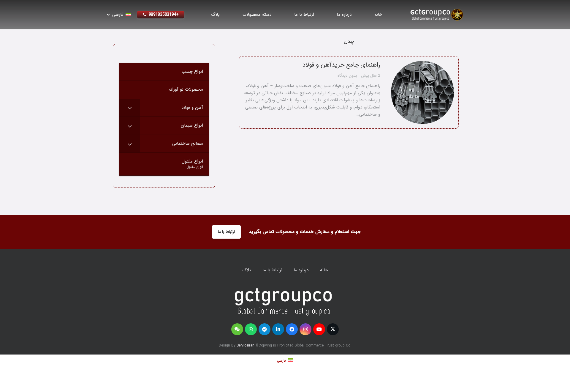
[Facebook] (292, 329)
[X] (333, 329)
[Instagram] (305, 329)
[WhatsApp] (251, 329)
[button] (118, 14)
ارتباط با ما (272, 270)
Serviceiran (245, 345)
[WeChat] (237, 329)
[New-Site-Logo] (436, 15)
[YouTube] (319, 329)
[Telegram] (264, 329)
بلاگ (246, 270)
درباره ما (301, 270)
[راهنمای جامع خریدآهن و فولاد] (349, 92)
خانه (324, 270)
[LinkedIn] (278, 329)
